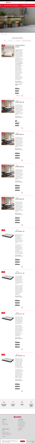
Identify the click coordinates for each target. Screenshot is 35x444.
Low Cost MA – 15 (20, 355)
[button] (33, 441)
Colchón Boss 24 (19, 166)
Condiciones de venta (28, 441)
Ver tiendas (3, 436)
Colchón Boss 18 (19, 102)
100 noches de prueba (26, 40)
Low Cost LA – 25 (19, 273)
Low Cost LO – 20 (19, 314)
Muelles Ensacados (20, 420)
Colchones (3, 420)
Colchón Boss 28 (19, 199)
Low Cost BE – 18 (19, 231)
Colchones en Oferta (5, 424)
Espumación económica (21, 424)
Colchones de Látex (21, 425)
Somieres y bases (4, 423)
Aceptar (22, 441)
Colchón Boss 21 (19, 134)
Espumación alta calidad (21, 423)
